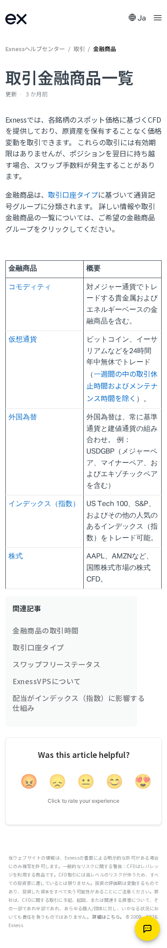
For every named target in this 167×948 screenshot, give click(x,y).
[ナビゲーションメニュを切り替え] (157, 17)
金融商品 (104, 48)
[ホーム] (27, 18)
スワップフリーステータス (56, 664)
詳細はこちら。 (108, 916)
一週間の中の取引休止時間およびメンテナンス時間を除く (122, 385)
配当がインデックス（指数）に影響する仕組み (78, 703)
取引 (79, 48)
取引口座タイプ (73, 194)
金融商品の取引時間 (45, 630)
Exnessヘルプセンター (35, 48)
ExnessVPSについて (46, 681)
